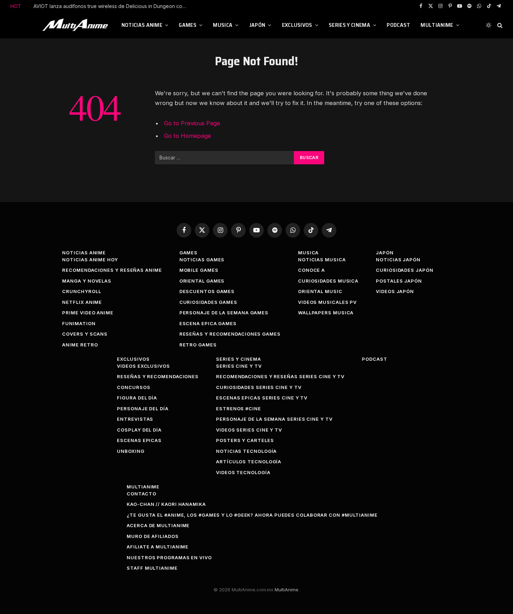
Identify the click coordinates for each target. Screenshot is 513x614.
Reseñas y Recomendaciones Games (230, 334)
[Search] (499, 25)
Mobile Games (198, 270)
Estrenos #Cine (238, 408)
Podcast (398, 25)
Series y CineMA (349, 25)
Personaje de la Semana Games (223, 312)
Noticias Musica (322, 259)
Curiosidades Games (208, 302)
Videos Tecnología (243, 472)
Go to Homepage (187, 135)
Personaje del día (142, 408)
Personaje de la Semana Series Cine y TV (274, 419)
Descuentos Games (207, 291)
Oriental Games (202, 281)
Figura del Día (137, 397)
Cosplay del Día (139, 430)
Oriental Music (320, 291)
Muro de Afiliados (152, 536)
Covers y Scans (84, 334)
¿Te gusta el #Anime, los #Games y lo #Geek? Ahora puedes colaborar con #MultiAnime (252, 515)
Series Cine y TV (239, 366)
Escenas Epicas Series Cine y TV (261, 397)
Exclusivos (297, 25)
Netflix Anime (82, 302)
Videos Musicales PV (327, 302)
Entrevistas (135, 419)
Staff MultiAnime (152, 568)
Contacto (141, 493)
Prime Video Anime (87, 312)
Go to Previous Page (192, 123)
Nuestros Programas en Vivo (169, 557)
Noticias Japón (398, 259)
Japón (257, 25)
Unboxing (130, 451)
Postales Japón (399, 281)
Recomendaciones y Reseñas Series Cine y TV (280, 376)
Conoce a (311, 270)
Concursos (133, 387)
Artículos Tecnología (248, 461)
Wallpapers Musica (326, 312)
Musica (222, 25)
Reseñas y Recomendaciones (158, 376)
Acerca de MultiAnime (158, 525)
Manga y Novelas (86, 281)
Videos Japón (395, 291)
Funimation (78, 323)
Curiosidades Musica (328, 281)
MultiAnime (437, 25)
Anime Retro (80, 344)
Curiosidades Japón (404, 270)
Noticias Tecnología (246, 451)
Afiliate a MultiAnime (157, 546)
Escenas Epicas (139, 440)
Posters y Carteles (245, 440)
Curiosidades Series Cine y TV (258, 387)
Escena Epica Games (208, 323)
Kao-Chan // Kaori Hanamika (166, 504)
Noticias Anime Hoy (90, 259)
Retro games (198, 344)
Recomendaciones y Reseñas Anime (112, 270)
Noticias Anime (141, 25)
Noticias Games (202, 259)
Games (187, 25)
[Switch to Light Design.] (488, 25)
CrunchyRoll (81, 291)
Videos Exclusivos (143, 366)
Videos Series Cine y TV (249, 430)
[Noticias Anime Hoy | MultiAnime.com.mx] (76, 25)
